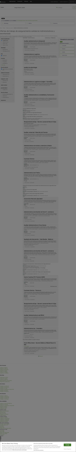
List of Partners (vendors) (38, 450)
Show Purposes (67, 449)
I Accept (67, 445)
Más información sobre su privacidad (19, 450)
